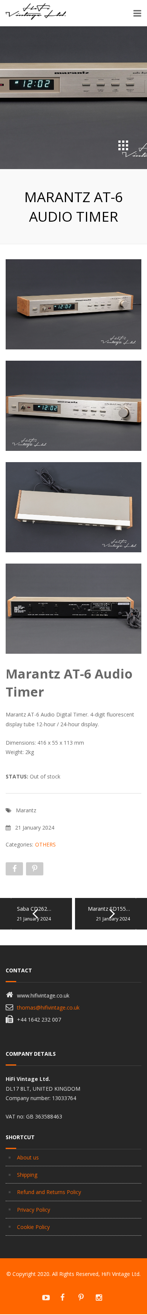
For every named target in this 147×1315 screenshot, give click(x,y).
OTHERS (45, 844)
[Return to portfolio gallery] (123, 145)
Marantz (26, 810)
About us (28, 1157)
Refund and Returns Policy (49, 1192)
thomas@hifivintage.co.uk (48, 1007)
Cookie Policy (33, 1226)
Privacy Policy (33, 1209)
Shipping (27, 1174)
